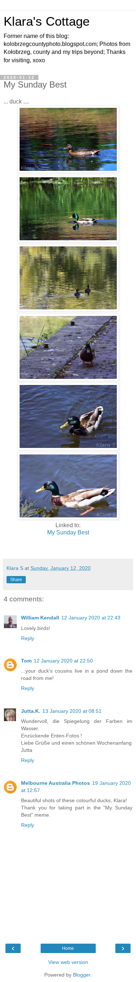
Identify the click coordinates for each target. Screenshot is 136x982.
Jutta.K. (30, 711)
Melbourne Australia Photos (55, 783)
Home (68, 948)
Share (16, 579)
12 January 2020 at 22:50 (63, 661)
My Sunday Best (68, 532)
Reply (27, 638)
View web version (68, 962)
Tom (26, 661)
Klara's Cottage (47, 21)
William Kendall (40, 618)
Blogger (81, 975)
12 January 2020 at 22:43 (90, 618)
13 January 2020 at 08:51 (72, 711)
